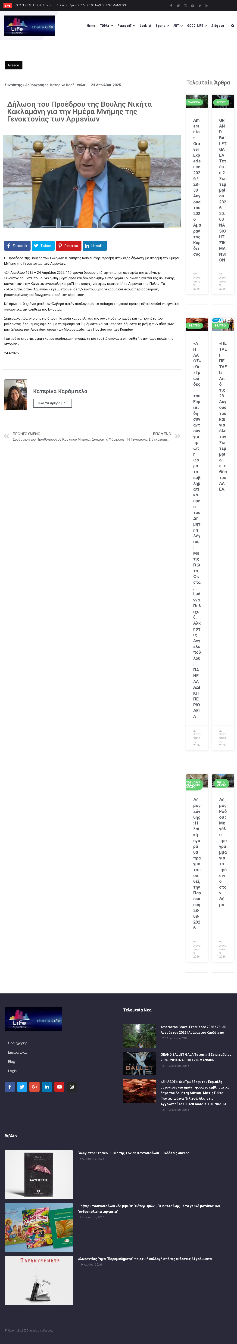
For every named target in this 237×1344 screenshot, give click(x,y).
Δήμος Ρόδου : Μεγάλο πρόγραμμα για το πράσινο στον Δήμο (223, 852)
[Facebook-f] (171, 5)
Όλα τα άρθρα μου (52, 403)
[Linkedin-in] (207, 5)
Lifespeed (47, 1330)
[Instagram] (185, 5)
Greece (13, 65)
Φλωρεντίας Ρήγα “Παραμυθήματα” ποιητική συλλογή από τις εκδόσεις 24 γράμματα (145, 1259)
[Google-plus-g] (34, 1087)
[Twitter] (178, 5)
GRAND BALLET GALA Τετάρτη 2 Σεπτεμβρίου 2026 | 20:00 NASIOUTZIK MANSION (223, 190)
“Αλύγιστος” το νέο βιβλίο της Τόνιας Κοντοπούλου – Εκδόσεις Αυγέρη (133, 1153)
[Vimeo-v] (199, 5)
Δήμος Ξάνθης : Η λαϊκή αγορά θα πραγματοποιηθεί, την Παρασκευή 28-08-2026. (197, 863)
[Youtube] (192, 5)
